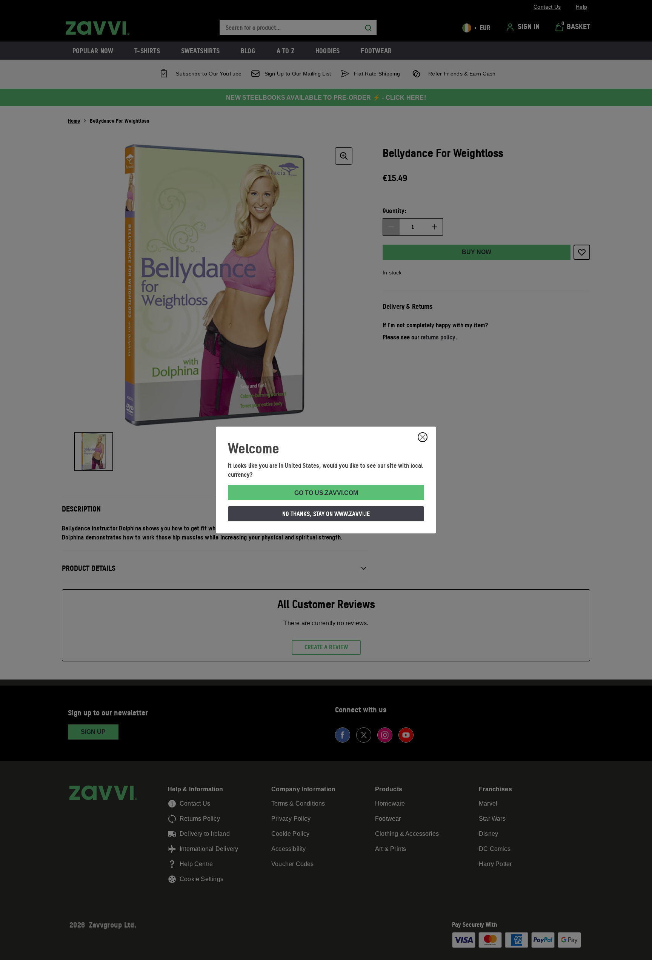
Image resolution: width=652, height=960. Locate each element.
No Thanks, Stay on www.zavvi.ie (326, 514)
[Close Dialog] (422, 437)
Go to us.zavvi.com (326, 493)
